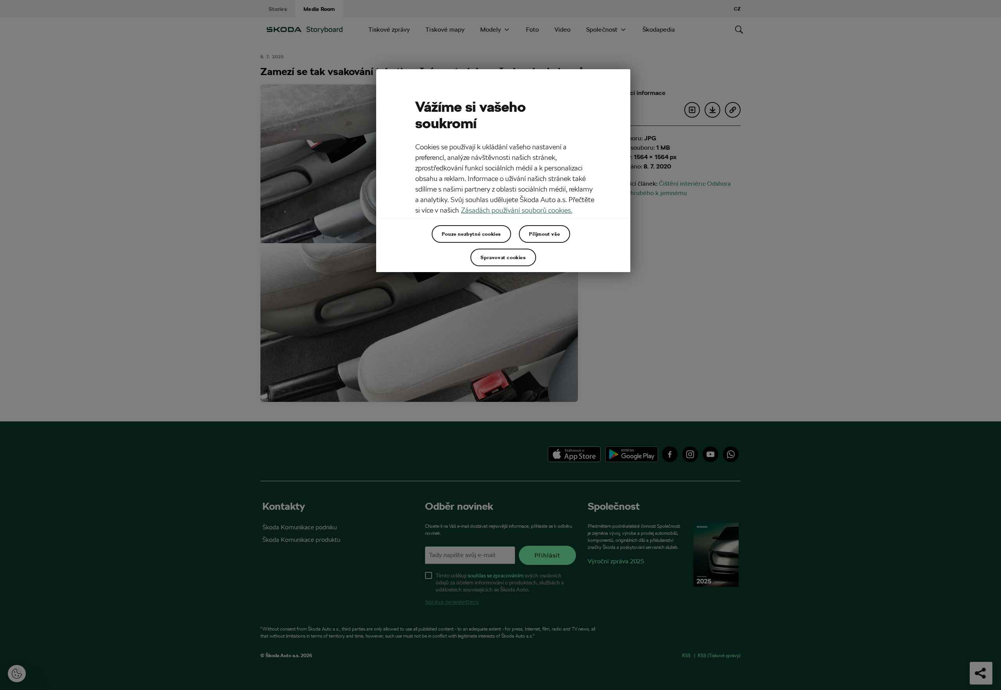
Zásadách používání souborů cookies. (516, 210)
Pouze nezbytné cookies (471, 234)
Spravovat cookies (503, 257)
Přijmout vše (544, 234)
